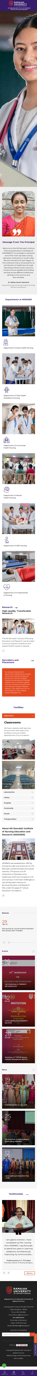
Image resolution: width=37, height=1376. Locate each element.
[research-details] (3, 650)
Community (8, 808)
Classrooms (9, 716)
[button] (4, 942)
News (4, 1070)
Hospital (7, 803)
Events (5, 951)
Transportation (10, 819)
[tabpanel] (18, 751)
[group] (18, 927)
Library (7, 797)
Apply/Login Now (35, 1350)
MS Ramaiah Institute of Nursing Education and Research (19, 8)
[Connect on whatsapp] (4, 1366)
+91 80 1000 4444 (21, 1323)
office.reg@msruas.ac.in (20, 1315)
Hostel (6, 814)
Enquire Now (35, 1338)
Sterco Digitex (18, 1358)
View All (29, 1273)
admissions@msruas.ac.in (21, 1326)
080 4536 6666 (21, 1312)
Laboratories (9, 792)
